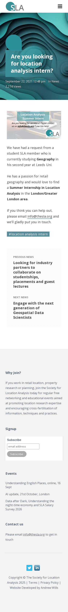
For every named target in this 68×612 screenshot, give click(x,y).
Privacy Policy (49, 583)
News (55, 81)
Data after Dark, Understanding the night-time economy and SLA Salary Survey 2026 (29, 505)
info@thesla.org (39, 216)
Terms (32, 583)
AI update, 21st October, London (27, 494)
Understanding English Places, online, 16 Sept (33, 485)
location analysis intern (29, 234)
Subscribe (14, 439)
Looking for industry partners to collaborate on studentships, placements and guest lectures (34, 274)
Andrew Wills (49, 588)
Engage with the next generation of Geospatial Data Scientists (33, 310)
